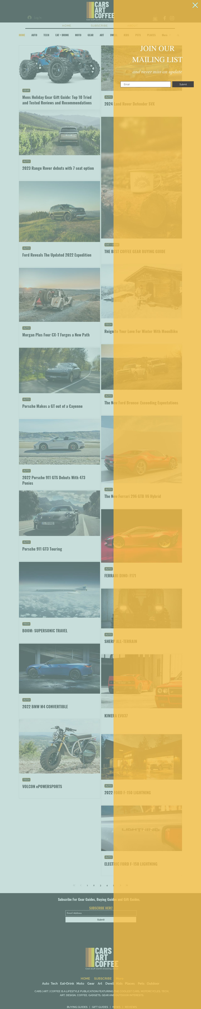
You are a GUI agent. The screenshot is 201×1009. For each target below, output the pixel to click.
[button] (195, 5)
